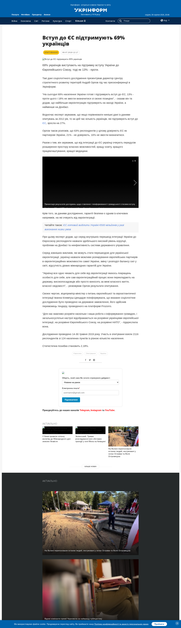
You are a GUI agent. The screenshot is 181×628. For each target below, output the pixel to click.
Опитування (91, 353)
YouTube (110, 410)
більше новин (90, 466)
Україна (103, 353)
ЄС (44, 123)
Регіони (45, 21)
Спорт (68, 21)
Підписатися (71, 399)
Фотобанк (25, 14)
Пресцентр (37, 14)
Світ (36, 21)
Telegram (85, 410)
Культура (57, 21)
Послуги (15, 14)
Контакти (110, 21)
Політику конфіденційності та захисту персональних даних (121, 624)
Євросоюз (78, 353)
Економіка (26, 21)
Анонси (47, 14)
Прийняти (159, 624)
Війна (14, 21)
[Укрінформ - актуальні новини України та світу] (90, 9)
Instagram (96, 410)
